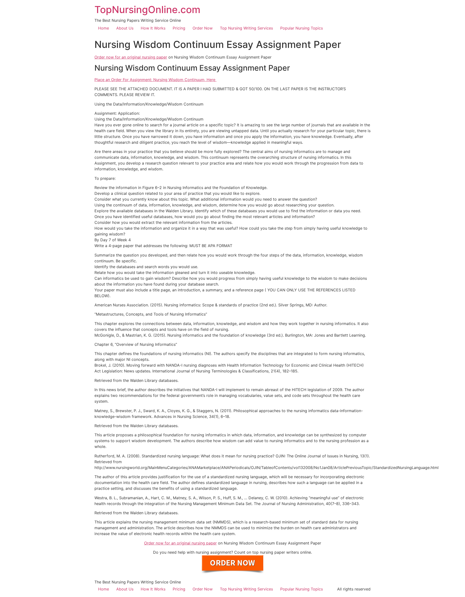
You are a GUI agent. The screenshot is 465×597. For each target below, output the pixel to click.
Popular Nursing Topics (301, 28)
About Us (124, 28)
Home (103, 28)
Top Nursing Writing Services (246, 28)
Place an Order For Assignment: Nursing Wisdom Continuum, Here (155, 79)
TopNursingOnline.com (147, 9)
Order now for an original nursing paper (130, 57)
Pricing (179, 28)
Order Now (203, 28)
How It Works (153, 28)
